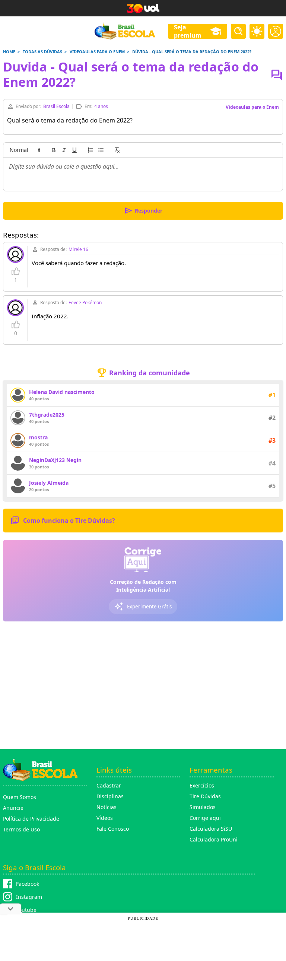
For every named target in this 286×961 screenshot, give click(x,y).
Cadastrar (108, 785)
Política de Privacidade (31, 818)
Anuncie (13, 807)
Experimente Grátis (143, 606)
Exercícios (202, 785)
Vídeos (104, 817)
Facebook (27, 883)
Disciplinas (110, 796)
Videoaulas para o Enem (252, 107)
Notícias (106, 807)
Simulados (203, 807)
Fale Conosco (112, 828)
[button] (24, 150)
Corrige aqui (205, 817)
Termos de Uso (21, 829)
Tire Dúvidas (205, 796)
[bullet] (101, 150)
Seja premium (187, 31)
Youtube (26, 909)
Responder (143, 211)
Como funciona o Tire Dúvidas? (62, 520)
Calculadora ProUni (214, 839)
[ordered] (90, 150)
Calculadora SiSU (211, 828)
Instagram (29, 896)
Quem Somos (19, 797)
